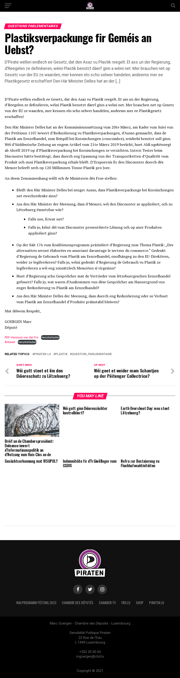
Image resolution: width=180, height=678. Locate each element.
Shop (139, 602)
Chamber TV (107, 602)
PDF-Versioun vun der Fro (21, 337)
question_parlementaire (92, 354)
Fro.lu (125, 602)
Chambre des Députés (77, 602)
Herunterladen (50, 337)
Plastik (61, 354)
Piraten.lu (42, 354)
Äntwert (10, 342)
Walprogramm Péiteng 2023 (36, 602)
